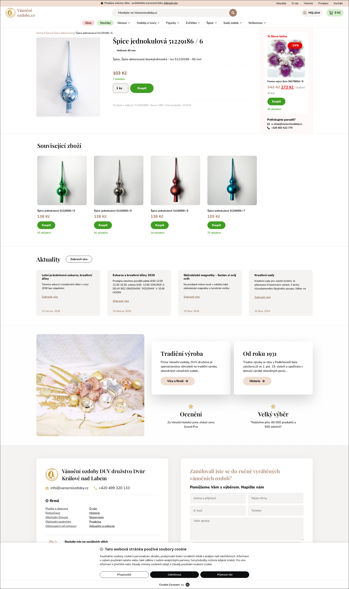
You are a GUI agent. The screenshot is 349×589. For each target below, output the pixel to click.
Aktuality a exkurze (102, 526)
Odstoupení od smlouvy (61, 526)
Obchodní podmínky (58, 522)
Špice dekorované (64, 33)
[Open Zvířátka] (199, 23)
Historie (94, 513)
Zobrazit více (50, 297)
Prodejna (95, 522)
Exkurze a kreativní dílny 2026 (134, 275)
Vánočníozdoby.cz (26, 12)
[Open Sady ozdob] (240, 23)
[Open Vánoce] (129, 23)
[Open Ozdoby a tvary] (158, 23)
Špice (48, 33)
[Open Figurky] (178, 23)
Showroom (96, 517)
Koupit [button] (276, 102)
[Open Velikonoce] (265, 23)
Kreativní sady (264, 275)
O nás (93, 509)
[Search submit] (233, 13)
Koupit (141, 88)
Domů (39, 33)
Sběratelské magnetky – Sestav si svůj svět (210, 277)
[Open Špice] (215, 23)
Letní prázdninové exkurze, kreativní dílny (67, 277)
